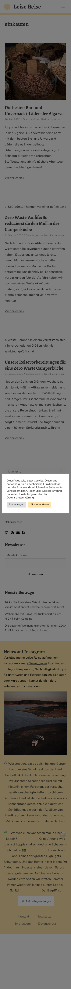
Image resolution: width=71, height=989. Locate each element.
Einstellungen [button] (16, 504)
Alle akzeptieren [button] (39, 504)
